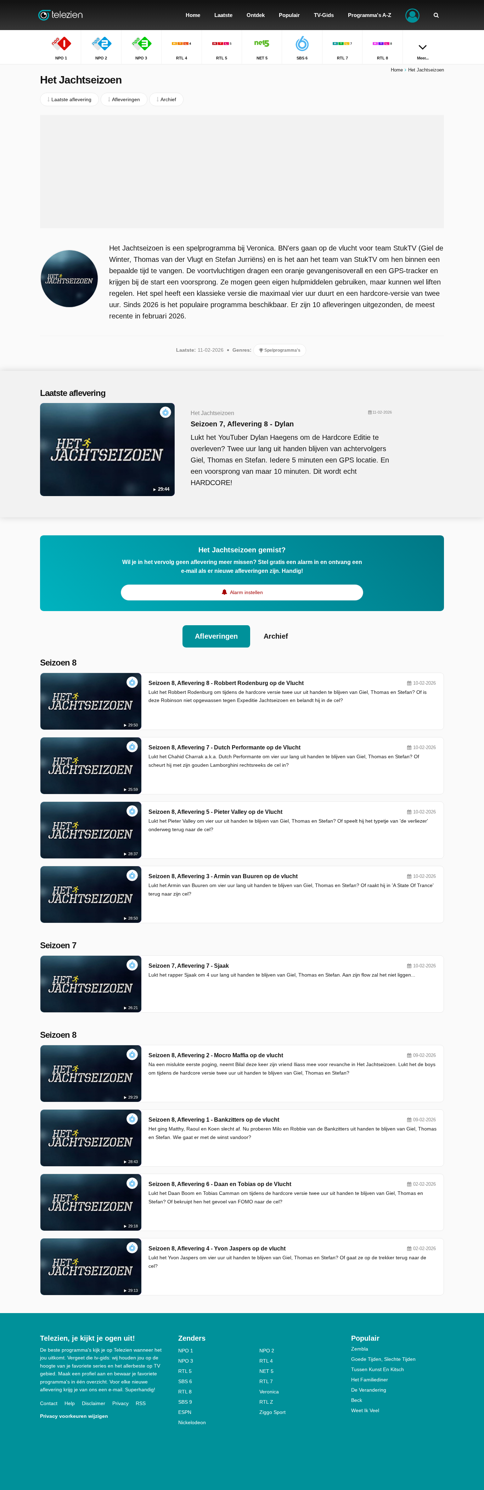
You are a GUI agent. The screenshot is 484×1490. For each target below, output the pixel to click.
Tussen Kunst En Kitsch (377, 1369)
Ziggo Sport (272, 1412)
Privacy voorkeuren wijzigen (74, 1416)
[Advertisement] (242, 171)
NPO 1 (185, 1350)
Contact (48, 1403)
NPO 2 (266, 1350)
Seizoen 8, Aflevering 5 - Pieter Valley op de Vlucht (215, 812)
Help (69, 1403)
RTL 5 (185, 1371)
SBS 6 (185, 1381)
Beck (356, 1400)
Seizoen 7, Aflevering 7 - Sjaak (188, 966)
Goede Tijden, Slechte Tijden (383, 1359)
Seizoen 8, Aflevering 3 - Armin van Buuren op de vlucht (223, 876)
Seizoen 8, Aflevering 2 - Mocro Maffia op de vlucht (215, 1055)
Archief (276, 636)
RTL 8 (185, 1391)
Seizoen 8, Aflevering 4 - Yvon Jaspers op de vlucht (217, 1248)
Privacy (120, 1403)
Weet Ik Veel (365, 1410)
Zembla (359, 1349)
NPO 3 (185, 1361)
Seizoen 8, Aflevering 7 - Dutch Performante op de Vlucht (224, 747)
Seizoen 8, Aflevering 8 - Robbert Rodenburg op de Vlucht (226, 683)
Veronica (269, 1391)
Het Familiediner (369, 1379)
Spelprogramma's (281, 350)
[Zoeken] (436, 15)
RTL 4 (266, 1361)
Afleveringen (216, 636)
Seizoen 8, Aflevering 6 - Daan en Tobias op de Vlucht (219, 1184)
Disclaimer (93, 1403)
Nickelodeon (192, 1422)
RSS (141, 1403)
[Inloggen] (412, 15)
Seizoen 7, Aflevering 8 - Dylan (242, 424)
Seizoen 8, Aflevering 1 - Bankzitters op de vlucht (213, 1120)
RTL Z (266, 1402)
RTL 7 (266, 1381)
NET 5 (266, 1371)
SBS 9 (185, 1402)
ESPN (184, 1412)
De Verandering (368, 1390)
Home (397, 70)
